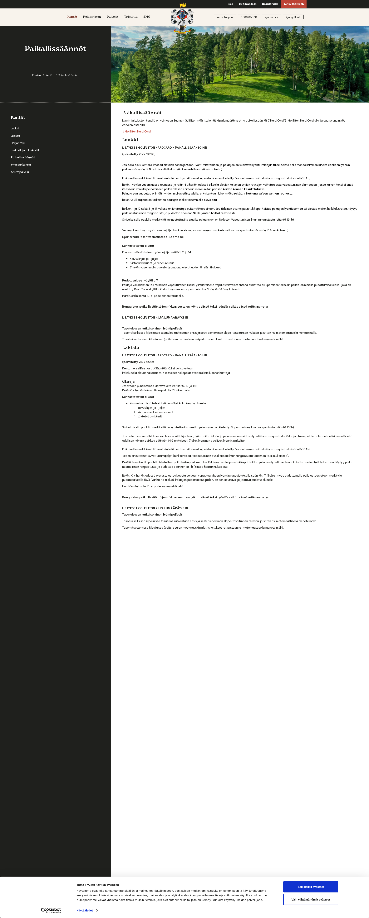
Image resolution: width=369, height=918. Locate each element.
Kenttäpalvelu (20, 172)
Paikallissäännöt (23, 157)
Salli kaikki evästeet (311, 886)
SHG (146, 17)
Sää (230, 4)
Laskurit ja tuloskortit (25, 150)
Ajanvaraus (271, 17)
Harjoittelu (18, 143)
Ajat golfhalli (293, 17)
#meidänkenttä (21, 164)
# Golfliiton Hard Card (136, 131)
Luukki (15, 128)
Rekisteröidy (270, 4)
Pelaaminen (92, 17)
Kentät (72, 17)
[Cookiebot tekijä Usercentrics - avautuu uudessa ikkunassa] (51, 910)
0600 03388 (249, 17)
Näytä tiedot (84, 910)
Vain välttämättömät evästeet (311, 899)
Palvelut (112, 17)
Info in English (247, 4)
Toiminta (131, 17)
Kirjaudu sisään (294, 4)
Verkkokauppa (225, 17)
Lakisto (15, 135)
